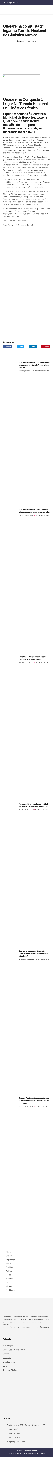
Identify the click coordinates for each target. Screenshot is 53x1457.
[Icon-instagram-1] (30, 2)
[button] (51, 9)
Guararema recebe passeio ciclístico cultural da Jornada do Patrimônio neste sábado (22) (33, 953)
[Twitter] (26, 2)
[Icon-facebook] (23, 2)
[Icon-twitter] (7, 1333)
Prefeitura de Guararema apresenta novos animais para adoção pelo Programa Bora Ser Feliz (34, 365)
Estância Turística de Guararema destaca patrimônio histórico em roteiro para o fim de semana (34, 1100)
